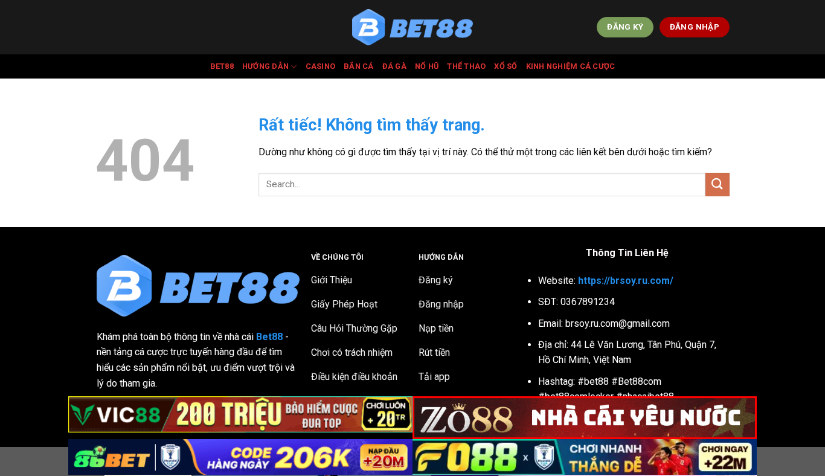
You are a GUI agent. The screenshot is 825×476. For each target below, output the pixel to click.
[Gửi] (717, 184)
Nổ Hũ (426, 66)
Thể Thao (466, 66)
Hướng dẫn (265, 66)
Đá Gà (394, 66)
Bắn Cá (359, 66)
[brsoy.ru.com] (412, 27)
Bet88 (222, 66)
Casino (321, 66)
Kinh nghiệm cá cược (570, 66)
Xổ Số (505, 66)
